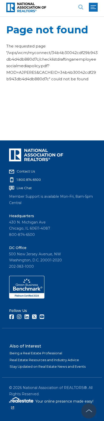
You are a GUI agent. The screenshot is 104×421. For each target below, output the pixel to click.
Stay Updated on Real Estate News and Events (48, 366)
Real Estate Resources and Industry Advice (44, 360)
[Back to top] (88, 410)
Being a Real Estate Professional (36, 353)
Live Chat (24, 188)
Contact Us (26, 171)
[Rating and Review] (26, 297)
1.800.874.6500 (29, 180)
